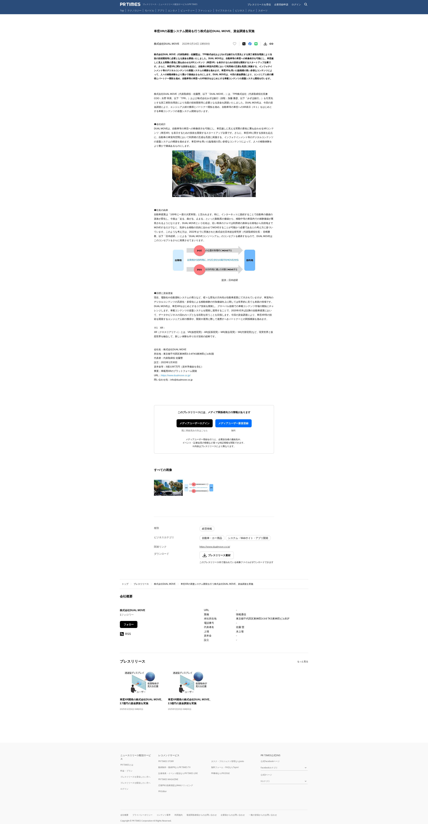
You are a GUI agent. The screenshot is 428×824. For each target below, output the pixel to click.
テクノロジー (134, 10)
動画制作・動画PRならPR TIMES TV (174, 767)
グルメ (251, 10)
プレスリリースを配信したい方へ (135, 782)
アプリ (161, 10)
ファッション (205, 10)
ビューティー (188, 10)
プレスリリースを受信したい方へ (135, 776)
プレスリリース (141, 584)
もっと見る (302, 661)
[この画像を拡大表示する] (168, 488)
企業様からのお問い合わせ (233, 814)
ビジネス (239, 10)
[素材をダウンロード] (265, 43)
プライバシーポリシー (142, 814)
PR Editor (162, 791)
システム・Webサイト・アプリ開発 (248, 538)
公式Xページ (266, 774)
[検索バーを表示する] (306, 4)
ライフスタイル (223, 10)
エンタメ (172, 10)
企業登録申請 (281, 4)
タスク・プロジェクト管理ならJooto (227, 761)
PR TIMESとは (126, 764)
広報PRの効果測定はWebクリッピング (175, 785)
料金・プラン (126, 770)
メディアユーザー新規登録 (233, 423)
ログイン (296, 4)
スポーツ (263, 10)
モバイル (149, 10)
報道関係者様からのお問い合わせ (202, 814)
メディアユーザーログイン (195, 423)
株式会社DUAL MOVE (165, 584)
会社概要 (124, 814)
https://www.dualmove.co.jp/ (175, 375)
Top (122, 10)
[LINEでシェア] (256, 43)
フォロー (129, 624)
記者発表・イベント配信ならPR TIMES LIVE (178, 773)
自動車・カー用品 (212, 538)
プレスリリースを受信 (259, 4)
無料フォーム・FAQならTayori (225, 767)
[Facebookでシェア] (250, 43)
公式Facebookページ (270, 761)
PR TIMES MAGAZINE (168, 779)
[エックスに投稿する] (244, 43)
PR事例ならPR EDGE (220, 773)
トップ (125, 584)
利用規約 (179, 814)
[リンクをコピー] (271, 43)
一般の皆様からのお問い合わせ (263, 814)
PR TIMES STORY (166, 761)
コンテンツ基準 (163, 814)
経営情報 (207, 528)
